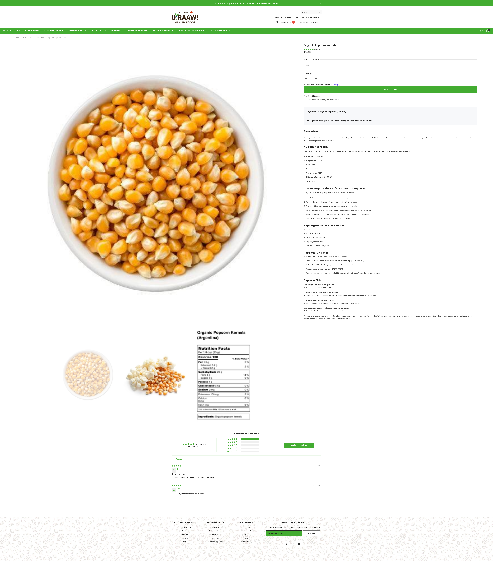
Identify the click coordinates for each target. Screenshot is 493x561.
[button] (309, 49)
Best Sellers (40, 38)
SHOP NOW (272, 3)
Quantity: (308, 74)
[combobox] (309, 12)
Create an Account (314, 22)
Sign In (301, 22)
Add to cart (390, 89)
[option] (156, 183)
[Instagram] (299, 544)
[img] (176, 466)
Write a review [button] (299, 445)
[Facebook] (286, 544)
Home (18, 38)
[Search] (311, 12)
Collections (28, 38)
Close (320, 4)
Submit (311, 533)
